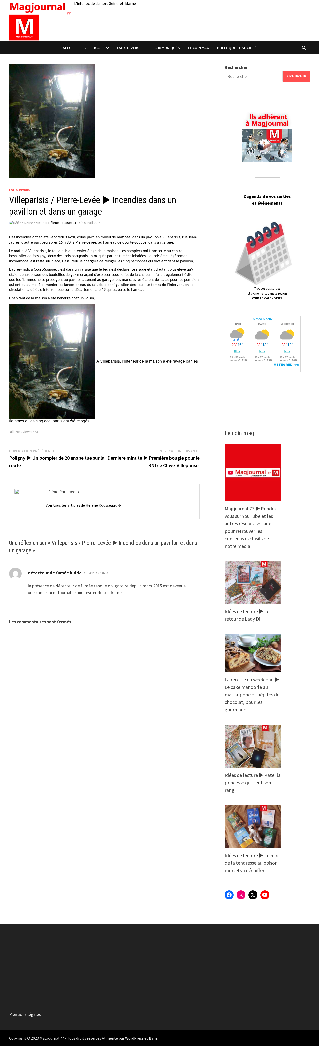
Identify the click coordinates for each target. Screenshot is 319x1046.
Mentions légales (25, 1014)
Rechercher (236, 67)
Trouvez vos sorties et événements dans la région (267, 293)
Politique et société (236, 47)
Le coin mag (198, 47)
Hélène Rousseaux (62, 222)
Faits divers (128, 47)
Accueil (70, 47)
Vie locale (94, 47)
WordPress (134, 1038)
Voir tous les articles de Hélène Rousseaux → (83, 505)
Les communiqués (163, 47)
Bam (153, 1038)
